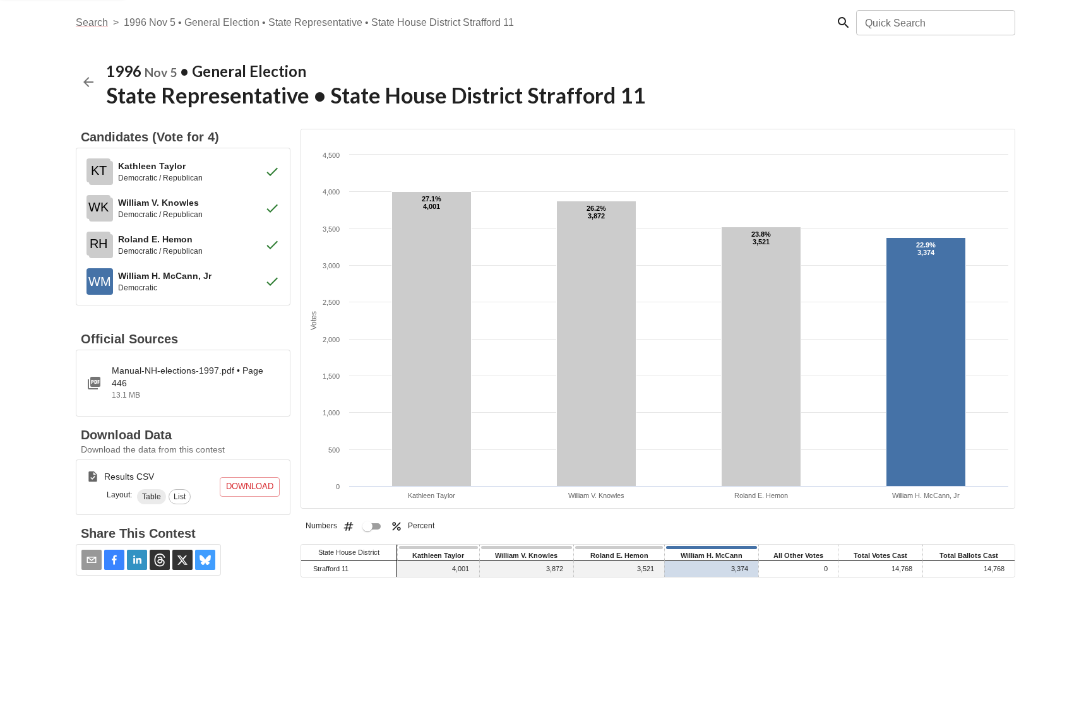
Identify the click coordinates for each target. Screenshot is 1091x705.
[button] (151, 496)
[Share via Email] (91, 560)
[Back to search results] (88, 82)
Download (249, 486)
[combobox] (935, 23)
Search (92, 22)
